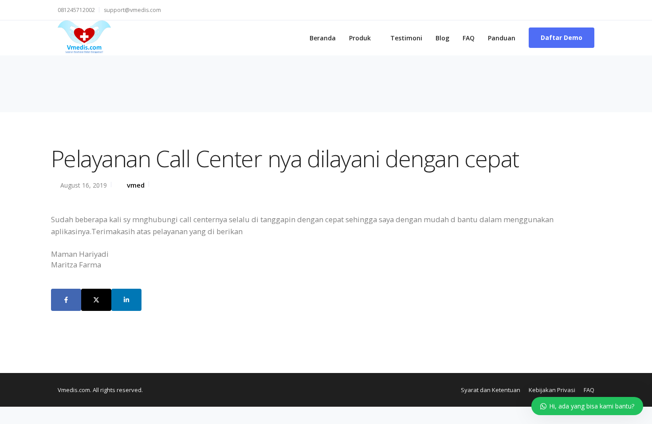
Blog (442, 38)
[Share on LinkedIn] (126, 300)
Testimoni (406, 38)
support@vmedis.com (132, 10)
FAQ (469, 38)
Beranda (323, 38)
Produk (360, 38)
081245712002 (76, 10)
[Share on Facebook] (66, 300)
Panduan (501, 38)
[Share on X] (96, 300)
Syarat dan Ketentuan (490, 390)
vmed (136, 185)
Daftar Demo (561, 37)
